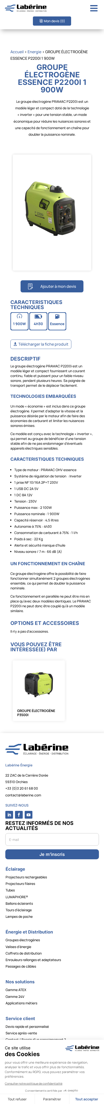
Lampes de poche (19, 916)
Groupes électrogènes (23, 940)
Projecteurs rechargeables (26, 877)
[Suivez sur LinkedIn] (9, 815)
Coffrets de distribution (24, 953)
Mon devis (54, 21)
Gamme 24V (15, 996)
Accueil (17, 51)
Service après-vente (21, 1033)
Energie (34, 51)
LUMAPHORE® (17, 897)
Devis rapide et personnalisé (27, 1026)
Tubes (10, 890)
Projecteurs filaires (20, 883)
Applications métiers (21, 1003)
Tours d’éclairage (19, 910)
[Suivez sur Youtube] (28, 815)
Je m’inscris (52, 854)
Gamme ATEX (16, 989)
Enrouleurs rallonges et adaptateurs (33, 959)
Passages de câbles (21, 966)
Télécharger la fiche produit (43, 344)
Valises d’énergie (18, 946)
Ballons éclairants (19, 903)
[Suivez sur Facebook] (19, 815)
